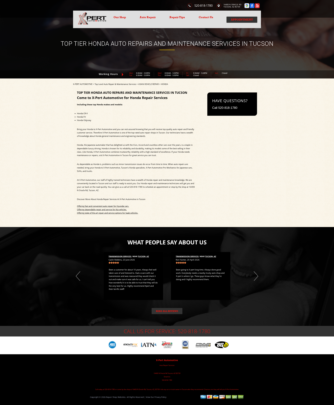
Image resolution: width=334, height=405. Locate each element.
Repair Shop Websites (116, 397)
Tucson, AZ (143, 256)
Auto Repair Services (167, 365)
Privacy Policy (160, 397)
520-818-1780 (203, 5)
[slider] (114, 263)
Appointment (242, 19)
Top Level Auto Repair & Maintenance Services (115, 84)
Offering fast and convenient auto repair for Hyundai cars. (103, 206)
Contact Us (206, 17)
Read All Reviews (167, 311)
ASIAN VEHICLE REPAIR (148, 84)
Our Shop (120, 17)
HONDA (164, 84)
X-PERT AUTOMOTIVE (82, 84)
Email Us (167, 377)
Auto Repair (148, 17)
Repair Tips (177, 17)
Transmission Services (120, 256)
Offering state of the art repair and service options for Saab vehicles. (107, 213)
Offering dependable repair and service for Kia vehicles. (102, 209)
